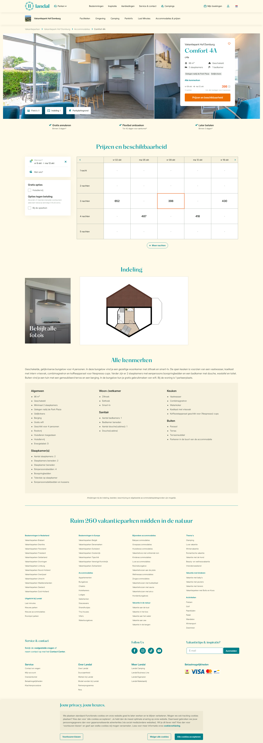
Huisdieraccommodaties (142, 549)
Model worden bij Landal (88, 681)
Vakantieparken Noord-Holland (37, 570)
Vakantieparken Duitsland (89, 549)
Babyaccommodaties (141, 540)
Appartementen (85, 577)
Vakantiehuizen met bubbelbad (145, 583)
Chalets (82, 586)
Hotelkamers (84, 590)
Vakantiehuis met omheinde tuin (145, 553)
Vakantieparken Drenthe (35, 544)
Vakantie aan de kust (140, 607)
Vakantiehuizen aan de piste (144, 570)
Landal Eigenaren (139, 677)
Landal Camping (138, 668)
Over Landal (83, 668)
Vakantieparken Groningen (36, 561)
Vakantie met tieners (194, 586)
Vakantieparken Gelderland (36, 557)
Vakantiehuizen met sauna (143, 587)
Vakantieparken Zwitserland (90, 566)
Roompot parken (32, 616)
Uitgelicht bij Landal (33, 598)
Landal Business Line (140, 672)
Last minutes (30, 603)
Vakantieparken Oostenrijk (89, 553)
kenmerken (192, 80)
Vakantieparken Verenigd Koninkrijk (93, 561)
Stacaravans (84, 603)
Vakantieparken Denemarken (90, 544)
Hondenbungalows (140, 596)
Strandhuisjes (84, 607)
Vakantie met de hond (195, 557)
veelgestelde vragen (44, 648)
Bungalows (83, 582)
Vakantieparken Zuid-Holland (37, 591)
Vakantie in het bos (140, 612)
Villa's (81, 616)
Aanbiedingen (128, 6)
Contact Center (57, 651)
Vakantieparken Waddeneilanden (38, 583)
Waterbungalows (86, 620)
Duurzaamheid (84, 672)
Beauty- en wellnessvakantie (198, 561)
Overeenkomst (31, 677)
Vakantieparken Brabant (34, 540)
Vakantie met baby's (194, 577)
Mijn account (30, 672)
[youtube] (159, 652)
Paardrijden (190, 611)
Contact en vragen (32, 668)
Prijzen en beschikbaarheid (207, 97)
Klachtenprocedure (33, 685)
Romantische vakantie (195, 553)
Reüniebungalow (139, 566)
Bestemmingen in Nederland (37, 535)
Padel (188, 615)
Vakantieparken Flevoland (35, 549)
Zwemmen (190, 628)
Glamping (190, 540)
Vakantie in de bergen (141, 624)
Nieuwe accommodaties (35, 612)
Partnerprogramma (85, 685)
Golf (188, 606)
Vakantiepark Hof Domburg (200, 44)
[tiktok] (151, 652)
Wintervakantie (192, 549)
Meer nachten (158, 245)
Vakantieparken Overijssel (35, 574)
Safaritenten (84, 599)
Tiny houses (84, 612)
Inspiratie (112, 6)
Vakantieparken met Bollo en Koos (200, 590)
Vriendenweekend (193, 566)
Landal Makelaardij (139, 681)
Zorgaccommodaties (140, 578)
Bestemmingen (96, 6)
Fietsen (189, 602)
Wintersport (191, 623)
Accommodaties (86, 573)
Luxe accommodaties (141, 561)
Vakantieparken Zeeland (35, 587)
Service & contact (147, 6)
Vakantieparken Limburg (35, 566)
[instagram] (143, 652)
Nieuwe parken (31, 607)
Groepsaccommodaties (142, 544)
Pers (80, 690)
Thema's (190, 535)
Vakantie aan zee (139, 620)
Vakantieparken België (88, 540)
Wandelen (190, 619)
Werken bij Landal (85, 677)
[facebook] (135, 652)
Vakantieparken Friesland (35, 553)
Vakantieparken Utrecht (34, 578)
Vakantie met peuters (195, 582)
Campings (169, 6)
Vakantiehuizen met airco (142, 591)
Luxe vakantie (192, 544)
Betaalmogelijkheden (33, 681)
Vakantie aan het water (141, 616)
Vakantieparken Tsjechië (89, 557)
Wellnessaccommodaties (142, 574)
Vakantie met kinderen (195, 573)
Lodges (82, 595)
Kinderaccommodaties (141, 557)
